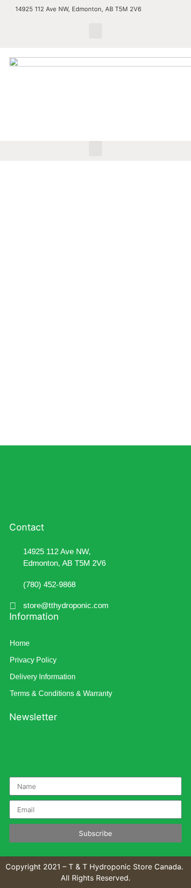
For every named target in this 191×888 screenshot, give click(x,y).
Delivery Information (43, 677)
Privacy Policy (33, 660)
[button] (95, 31)
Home (20, 643)
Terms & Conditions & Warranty (61, 693)
